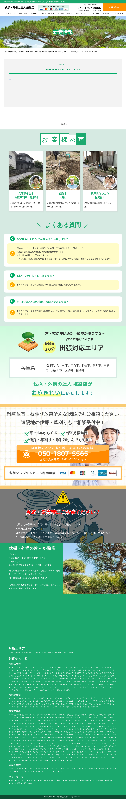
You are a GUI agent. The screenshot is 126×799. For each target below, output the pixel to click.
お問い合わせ (27, 783)
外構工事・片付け (82, 13)
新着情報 (106, 13)
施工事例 (96, 13)
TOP (11, 780)
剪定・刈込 (23, 13)
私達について (10, 13)
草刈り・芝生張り (47, 13)
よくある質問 (118, 13)
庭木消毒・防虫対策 (65, 13)
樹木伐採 (34, 13)
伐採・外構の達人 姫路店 (60, 797)
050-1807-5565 (89, 8)
